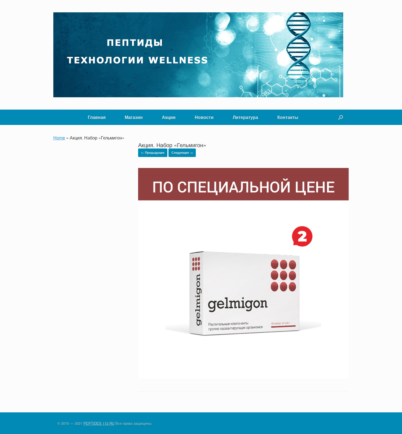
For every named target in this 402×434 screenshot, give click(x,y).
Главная (97, 117)
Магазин (134, 117)
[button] (341, 117)
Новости (204, 117)
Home (59, 138)
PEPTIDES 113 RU (98, 423)
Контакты (287, 117)
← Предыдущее (152, 152)
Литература (245, 117)
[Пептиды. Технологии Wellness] (198, 54)
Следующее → (182, 152)
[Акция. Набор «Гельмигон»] (243, 377)
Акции (169, 117)
